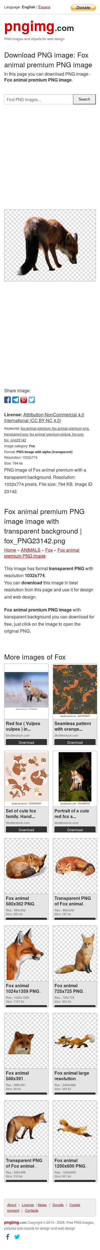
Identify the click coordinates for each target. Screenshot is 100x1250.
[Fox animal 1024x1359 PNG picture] (26, 953)
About (11, 1204)
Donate (58, 1204)
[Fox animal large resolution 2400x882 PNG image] (75, 1040)
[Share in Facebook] (7, 399)
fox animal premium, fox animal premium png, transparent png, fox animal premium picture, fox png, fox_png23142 (46, 434)
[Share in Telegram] (15, 399)
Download (26, 742)
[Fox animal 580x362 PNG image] (26, 866)
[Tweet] (31, 399)
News (42, 1204)
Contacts (31, 1210)
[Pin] (23, 399)
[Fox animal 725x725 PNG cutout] (75, 953)
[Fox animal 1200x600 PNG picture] (75, 1128)
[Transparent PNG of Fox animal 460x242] (75, 866)
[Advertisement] (50, 159)
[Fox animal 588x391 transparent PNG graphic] (26, 1041)
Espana (44, 6)
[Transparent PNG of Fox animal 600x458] (26, 1128)
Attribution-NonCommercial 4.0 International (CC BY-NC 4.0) (44, 417)
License (28, 1204)
